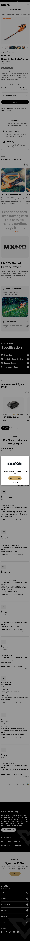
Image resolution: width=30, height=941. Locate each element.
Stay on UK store (15, 482)
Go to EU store (15, 478)
